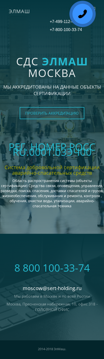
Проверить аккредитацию (52, 113)
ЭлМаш (19, 11)
